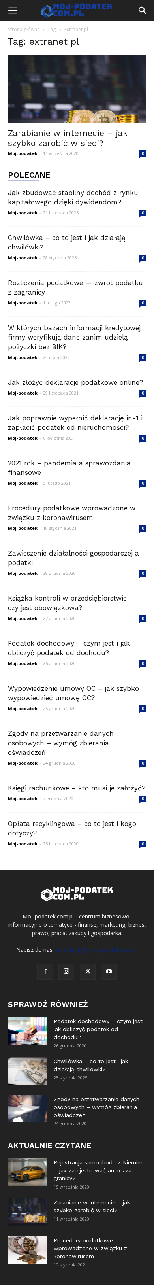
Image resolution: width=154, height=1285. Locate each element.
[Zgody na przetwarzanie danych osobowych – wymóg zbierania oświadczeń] (27, 1108)
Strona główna (24, 29)
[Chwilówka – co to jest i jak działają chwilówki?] (27, 1071)
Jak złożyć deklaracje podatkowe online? (75, 382)
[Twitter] (88, 972)
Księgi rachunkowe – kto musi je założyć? (76, 788)
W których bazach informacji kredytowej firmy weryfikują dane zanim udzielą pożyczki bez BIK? (74, 337)
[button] (12, 10)
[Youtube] (109, 972)
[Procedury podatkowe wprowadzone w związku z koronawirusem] (27, 1250)
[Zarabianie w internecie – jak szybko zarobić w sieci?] (77, 89)
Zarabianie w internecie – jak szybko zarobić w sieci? (68, 138)
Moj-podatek (23, 153)
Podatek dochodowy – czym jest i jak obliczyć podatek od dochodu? (100, 1029)
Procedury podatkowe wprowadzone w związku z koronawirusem (90, 1248)
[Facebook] (45, 972)
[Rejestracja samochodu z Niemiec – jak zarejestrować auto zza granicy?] (27, 1172)
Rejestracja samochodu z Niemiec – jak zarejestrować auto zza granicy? (99, 1170)
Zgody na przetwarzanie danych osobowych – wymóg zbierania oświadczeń (61, 742)
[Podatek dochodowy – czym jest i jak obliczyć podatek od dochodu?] (27, 1031)
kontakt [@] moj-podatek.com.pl (96, 949)
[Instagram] (66, 972)
